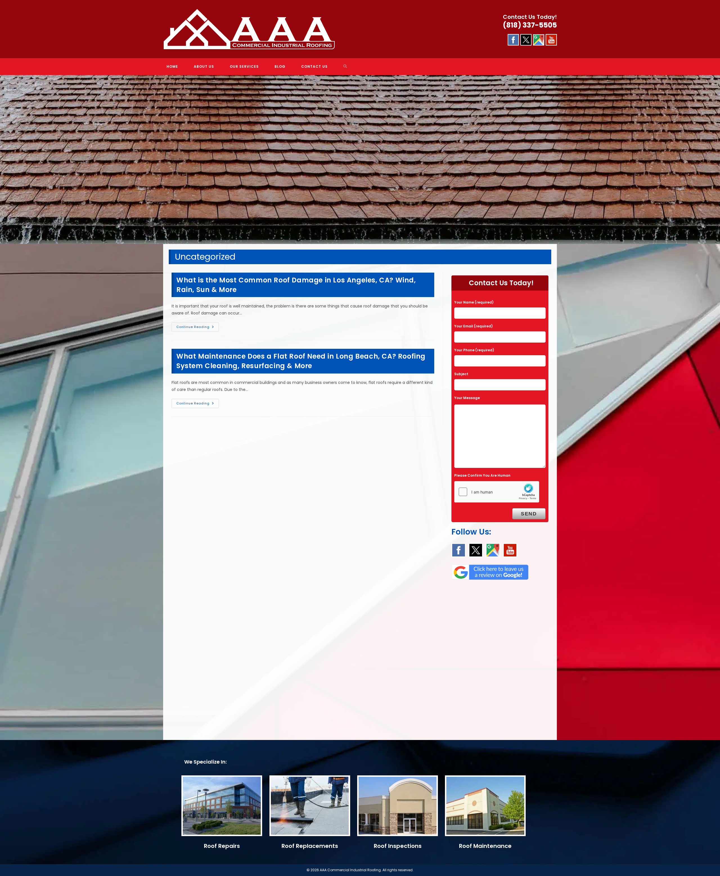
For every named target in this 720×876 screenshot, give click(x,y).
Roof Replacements (310, 846)
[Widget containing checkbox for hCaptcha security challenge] (496, 491)
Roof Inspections (398, 846)
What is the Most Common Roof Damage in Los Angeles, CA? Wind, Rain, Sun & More (296, 284)
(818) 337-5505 (530, 25)
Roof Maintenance (485, 846)
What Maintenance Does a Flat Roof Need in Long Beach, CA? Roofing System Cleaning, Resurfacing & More (301, 361)
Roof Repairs (222, 846)
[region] (360, 159)
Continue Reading (197, 328)
